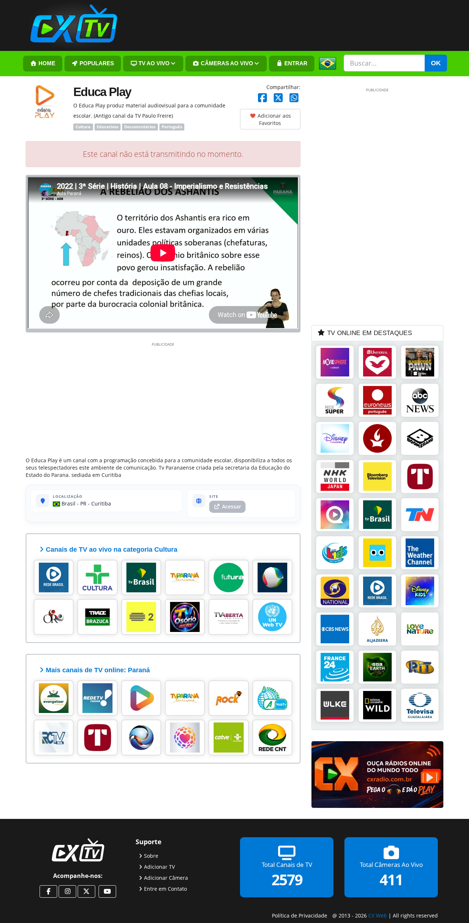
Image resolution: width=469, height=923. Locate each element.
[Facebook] (262, 98)
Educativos (107, 126)
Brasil (67, 503)
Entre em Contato (165, 888)
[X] (278, 98)
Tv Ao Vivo (153, 63)
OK (436, 63)
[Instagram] (67, 891)
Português (172, 126)
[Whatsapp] (294, 98)
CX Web (377, 915)
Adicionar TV (159, 866)
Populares (96, 63)
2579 (287, 879)
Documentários (139, 126)
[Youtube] (107, 891)
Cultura (83, 126)
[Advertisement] (163, 398)
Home (46, 63)
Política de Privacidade (299, 915)
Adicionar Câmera (166, 877)
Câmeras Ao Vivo (226, 63)
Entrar (295, 63)
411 (391, 879)
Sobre (151, 855)
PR (83, 503)
